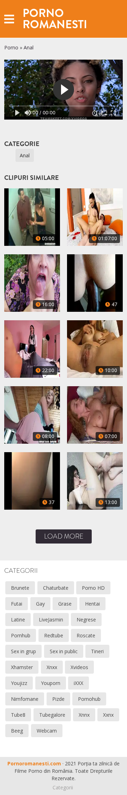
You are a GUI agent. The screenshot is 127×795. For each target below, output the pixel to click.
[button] (9, 18)
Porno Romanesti (55, 18)
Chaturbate (55, 587)
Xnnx (84, 714)
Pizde (58, 699)
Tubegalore (52, 714)
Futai (16, 603)
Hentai (92, 603)
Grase (65, 603)
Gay (40, 603)
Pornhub (20, 635)
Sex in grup (23, 651)
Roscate (86, 635)
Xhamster (22, 667)
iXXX (78, 683)
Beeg (17, 730)
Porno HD (93, 587)
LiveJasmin (51, 619)
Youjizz (19, 683)
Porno (11, 47)
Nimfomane (24, 699)
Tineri (97, 651)
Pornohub (89, 699)
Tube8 (18, 714)
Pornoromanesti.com (34, 763)
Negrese (86, 619)
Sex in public (64, 651)
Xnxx (52, 667)
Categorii (63, 787)
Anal (29, 47)
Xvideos (79, 667)
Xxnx (108, 714)
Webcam (47, 730)
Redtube (53, 635)
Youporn (50, 683)
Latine (18, 619)
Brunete (20, 587)
